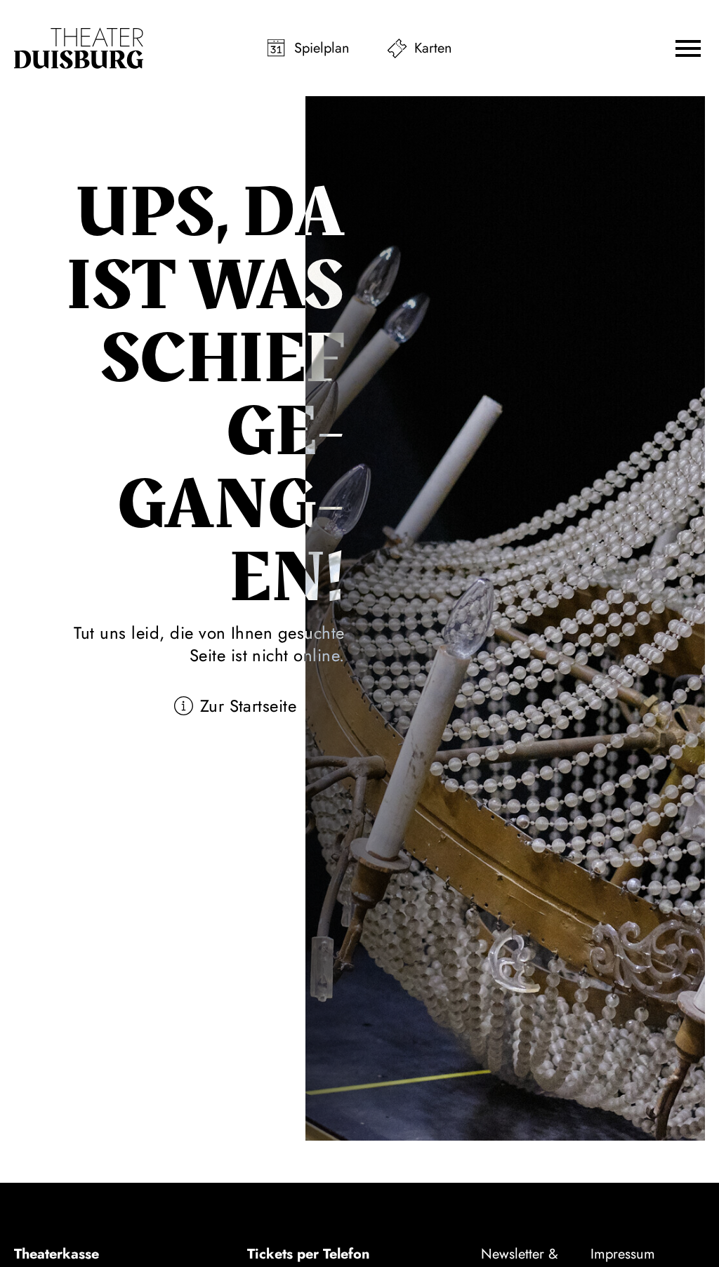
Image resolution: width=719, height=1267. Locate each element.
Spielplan (322, 48)
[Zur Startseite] (78, 48)
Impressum (623, 1254)
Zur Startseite (248, 706)
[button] (688, 48)
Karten (433, 48)
